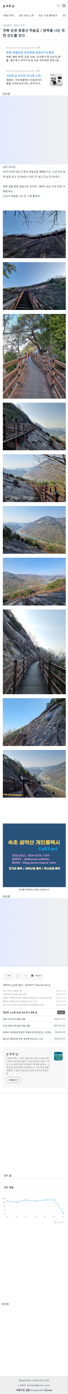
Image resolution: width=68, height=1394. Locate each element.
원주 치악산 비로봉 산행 (12, 990)
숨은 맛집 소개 (26, 15)
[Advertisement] (34, 1134)
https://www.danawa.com (20, 70)
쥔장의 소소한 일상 (13, 985)
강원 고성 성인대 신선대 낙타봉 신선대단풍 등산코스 (24, 1004)
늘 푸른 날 (8, 6)
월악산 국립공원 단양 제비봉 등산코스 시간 (20, 1001)
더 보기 (61, 1012)
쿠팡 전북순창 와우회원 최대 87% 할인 (30, 52)
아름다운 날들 (23, 1390)
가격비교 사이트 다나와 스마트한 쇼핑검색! (23, 75)
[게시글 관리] (25, 975)
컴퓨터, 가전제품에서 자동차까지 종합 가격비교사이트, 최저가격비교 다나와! (24, 81)
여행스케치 (8, 15)
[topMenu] (64, 5)
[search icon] (58, 6)
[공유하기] (17, 975)
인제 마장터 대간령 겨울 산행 (14, 994)
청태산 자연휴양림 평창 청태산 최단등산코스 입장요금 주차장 (27, 997)
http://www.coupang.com (20, 47)
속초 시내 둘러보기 (48, 15)
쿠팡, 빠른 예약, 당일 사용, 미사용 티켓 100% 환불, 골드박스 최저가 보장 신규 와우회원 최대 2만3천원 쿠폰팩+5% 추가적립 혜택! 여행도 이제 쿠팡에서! (33, 58)
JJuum (48, 1390)
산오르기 (7, 25)
